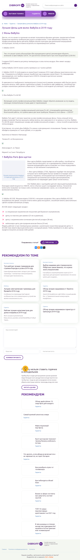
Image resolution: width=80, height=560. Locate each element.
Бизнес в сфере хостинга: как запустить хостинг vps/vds (45, 496)
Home (6, 23)
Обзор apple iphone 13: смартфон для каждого (44, 402)
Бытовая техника (16, 13)
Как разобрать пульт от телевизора (44, 468)
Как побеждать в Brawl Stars (44, 481)
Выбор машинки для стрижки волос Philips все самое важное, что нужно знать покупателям (57, 267)
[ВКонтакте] (36, 247)
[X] (44, 247)
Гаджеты (36, 13)
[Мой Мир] (41, 247)
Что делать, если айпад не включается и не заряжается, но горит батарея (39, 455)
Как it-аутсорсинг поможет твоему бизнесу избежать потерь (45, 441)
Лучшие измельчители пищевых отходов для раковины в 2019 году (13, 177)
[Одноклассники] (38, 247)
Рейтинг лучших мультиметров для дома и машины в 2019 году (18, 311)
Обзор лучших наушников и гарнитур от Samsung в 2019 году (59, 310)
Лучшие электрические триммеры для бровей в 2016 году (19, 290)
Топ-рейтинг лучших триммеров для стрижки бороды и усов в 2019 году (19, 267)
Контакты (32, 549)
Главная (4, 549)
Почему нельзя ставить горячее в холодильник (39, 370)
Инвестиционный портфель (42, 427)
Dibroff (16, 5)
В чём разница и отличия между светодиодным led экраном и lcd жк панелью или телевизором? (45, 527)
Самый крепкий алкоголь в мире (36, 414)
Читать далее (30, 387)
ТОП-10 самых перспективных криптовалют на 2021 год (45, 511)
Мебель (51, 13)
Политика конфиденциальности (17, 549)
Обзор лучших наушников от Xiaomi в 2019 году (58, 290)
